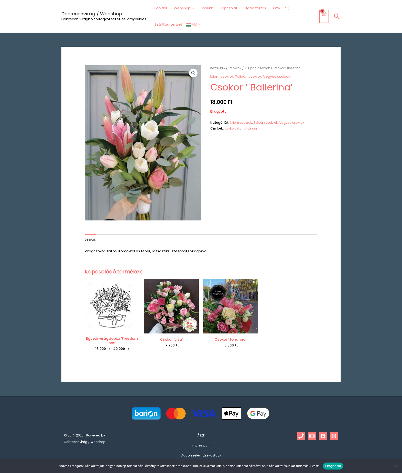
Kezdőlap (217, 68)
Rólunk (207, 8)
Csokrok (234, 68)
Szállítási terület (168, 24)
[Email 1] (312, 436)
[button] (337, 16)
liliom (241, 128)
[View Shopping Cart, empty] (323, 16)
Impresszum (201, 445)
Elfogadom (333, 466)
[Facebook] (323, 436)
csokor (229, 128)
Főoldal (160, 8)
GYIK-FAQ (281, 8)
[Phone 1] (301, 436)
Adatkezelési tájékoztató (201, 455)
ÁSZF (201, 435)
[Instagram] (334, 436)
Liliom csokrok (222, 76)
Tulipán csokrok (257, 68)
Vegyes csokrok (276, 76)
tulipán (251, 128)
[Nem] (396, 466)
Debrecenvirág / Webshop (91, 13)
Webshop (182, 8)
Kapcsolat (229, 8)
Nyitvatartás (255, 8)
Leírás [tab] (90, 239)
